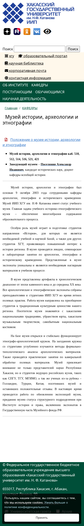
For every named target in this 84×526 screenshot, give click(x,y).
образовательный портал (45, 56)
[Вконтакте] (36, 31)
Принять (42, 517)
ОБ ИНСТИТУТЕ (15, 85)
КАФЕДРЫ (39, 85)
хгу (11, 56)
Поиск (8, 49)
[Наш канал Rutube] (17, 31)
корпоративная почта (27, 70)
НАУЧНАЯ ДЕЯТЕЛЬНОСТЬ (24, 98)
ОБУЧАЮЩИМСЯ (49, 92)
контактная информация (29, 78)
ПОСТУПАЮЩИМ (17, 92)
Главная (11, 108)
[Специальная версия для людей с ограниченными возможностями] (47, 31)
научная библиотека (26, 63)
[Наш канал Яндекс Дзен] (7, 31)
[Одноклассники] (26, 31)
